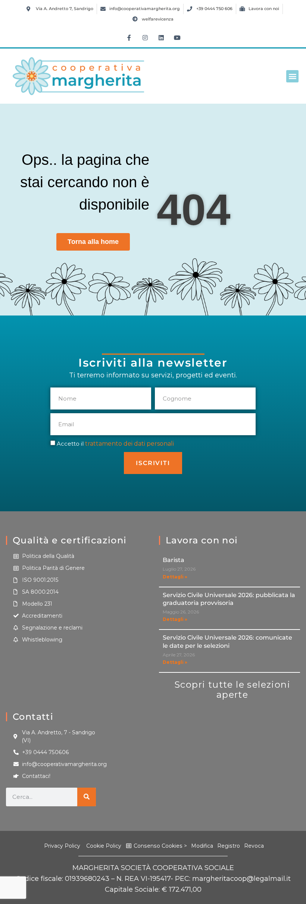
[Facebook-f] (129, 38)
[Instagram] (145, 38)
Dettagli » (175, 577)
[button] (292, 76)
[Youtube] (177, 38)
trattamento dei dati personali (129, 443)
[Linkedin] (161, 38)
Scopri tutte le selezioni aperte (232, 689)
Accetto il (115, 443)
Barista (173, 560)
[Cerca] (86, 797)
